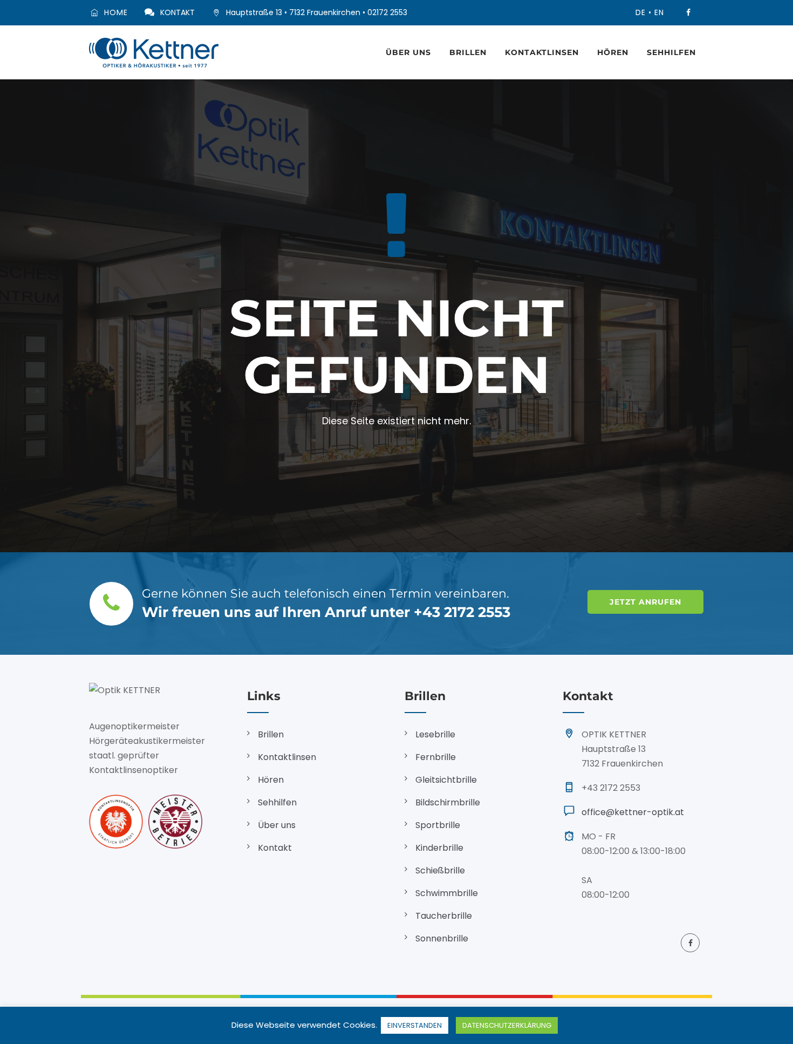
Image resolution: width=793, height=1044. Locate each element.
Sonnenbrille (441, 938)
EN (659, 12)
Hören (612, 52)
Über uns (408, 52)
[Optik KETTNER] (153, 52)
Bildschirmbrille (447, 802)
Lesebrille (435, 734)
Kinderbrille (439, 848)
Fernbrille (435, 757)
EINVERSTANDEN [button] (414, 1025)
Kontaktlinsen (542, 52)
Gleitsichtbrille (446, 780)
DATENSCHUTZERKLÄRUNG (506, 1025)
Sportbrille (437, 825)
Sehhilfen (671, 52)
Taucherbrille (443, 916)
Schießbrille (440, 870)
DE (640, 12)
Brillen (468, 52)
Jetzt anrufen (645, 602)
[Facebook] (688, 13)
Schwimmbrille (446, 893)
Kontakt (275, 848)
